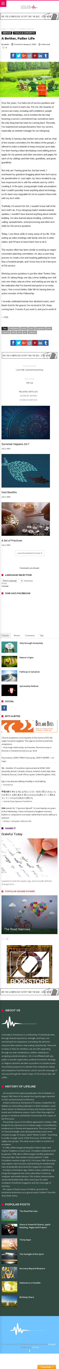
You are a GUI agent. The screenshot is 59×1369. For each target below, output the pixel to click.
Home (4, 29)
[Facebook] (4, 708)
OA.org (35, 1347)
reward (6, 332)
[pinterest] (35, 56)
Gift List (29, 381)
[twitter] (18, 56)
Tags (42, 635)
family (24, 328)
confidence (14, 328)
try (25, 332)
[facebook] (13, 56)
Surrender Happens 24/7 (15, 444)
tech (19, 332)
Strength (52, 1344)
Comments (30, 635)
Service (12, 29)
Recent (17, 635)
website (32, 332)
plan (49, 328)
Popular (5, 635)
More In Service (28, 400)
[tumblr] (46, 56)
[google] (24, 56)
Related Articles (28, 391)
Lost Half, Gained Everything (29, 368)
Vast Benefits (9, 492)
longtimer (40, 328)
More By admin (28, 395)
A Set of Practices (12, 540)
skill (13, 332)
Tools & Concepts (24, 33)
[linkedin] (40, 56)
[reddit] (29, 56)
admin (6, 44)
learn (31, 328)
